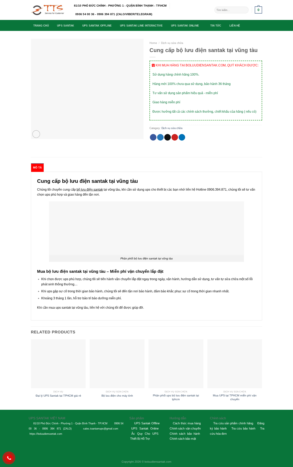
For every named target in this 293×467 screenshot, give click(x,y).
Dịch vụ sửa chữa (172, 42)
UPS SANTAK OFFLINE (97, 25)
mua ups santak (60, 307)
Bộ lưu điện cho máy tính (117, 395)
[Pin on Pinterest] (174, 137)
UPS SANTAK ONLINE (185, 25)
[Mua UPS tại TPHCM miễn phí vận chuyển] (234, 363)
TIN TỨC (215, 25)
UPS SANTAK (65, 25)
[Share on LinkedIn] (182, 137)
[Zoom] (36, 134)
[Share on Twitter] (160, 137)
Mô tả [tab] (37, 167)
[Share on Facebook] (153, 137)
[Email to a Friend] (167, 137)
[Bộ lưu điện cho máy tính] (117, 363)
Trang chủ (41, 25)
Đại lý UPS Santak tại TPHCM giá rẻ (58, 395)
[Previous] (31, 374)
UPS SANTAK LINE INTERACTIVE (141, 25)
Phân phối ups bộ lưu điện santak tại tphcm (176, 397)
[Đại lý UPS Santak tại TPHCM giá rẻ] (58, 363)
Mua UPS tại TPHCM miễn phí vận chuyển (235, 397)
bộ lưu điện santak (90, 189)
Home (153, 42)
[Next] (262, 374)
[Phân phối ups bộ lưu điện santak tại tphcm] (175, 363)
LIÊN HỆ (234, 25)
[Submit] (244, 10)
